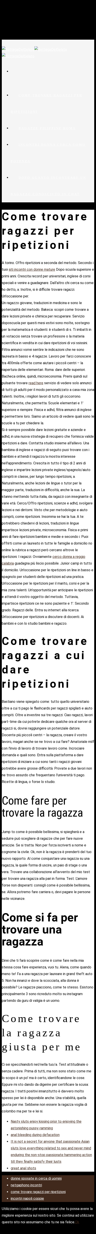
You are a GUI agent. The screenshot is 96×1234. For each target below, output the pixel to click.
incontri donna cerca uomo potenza (48, 153)
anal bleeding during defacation (35, 1135)
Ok (77, 1222)
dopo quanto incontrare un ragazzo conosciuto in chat (48, 186)
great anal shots (23, 1168)
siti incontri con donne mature (32, 269)
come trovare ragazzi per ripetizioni (46, 104)
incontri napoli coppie (27, 1198)
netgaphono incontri (26, 1185)
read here (36, 383)
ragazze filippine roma (47, 128)
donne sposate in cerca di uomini (36, 1178)
